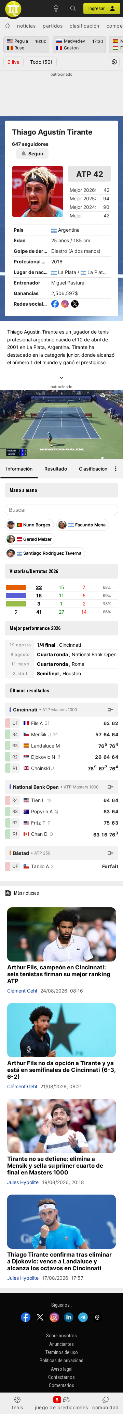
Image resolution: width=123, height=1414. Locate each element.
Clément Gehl (22, 991)
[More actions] (116, 468)
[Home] (7, 25)
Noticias (26, 26)
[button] (73, 8)
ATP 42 (89, 174)
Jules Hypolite (23, 1182)
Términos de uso (61, 1352)
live (13, 62)
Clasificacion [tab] (93, 469)
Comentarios (61, 1385)
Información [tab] (19, 469)
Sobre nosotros (61, 1335)
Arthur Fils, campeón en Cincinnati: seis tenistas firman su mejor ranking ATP (58, 974)
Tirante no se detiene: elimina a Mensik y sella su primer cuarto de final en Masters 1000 (55, 1165)
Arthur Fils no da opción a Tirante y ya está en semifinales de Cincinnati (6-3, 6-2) (61, 1070)
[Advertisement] (61, 94)
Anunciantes (61, 1344)
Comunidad (105, 1407)
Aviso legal (61, 1368)
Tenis (17, 1407)
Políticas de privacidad (61, 1360)
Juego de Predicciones (61, 1407)
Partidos (53, 26)
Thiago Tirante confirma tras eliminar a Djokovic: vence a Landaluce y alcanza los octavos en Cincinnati (59, 1261)
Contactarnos (61, 1377)
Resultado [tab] (55, 469)
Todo (41, 62)
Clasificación (84, 26)
